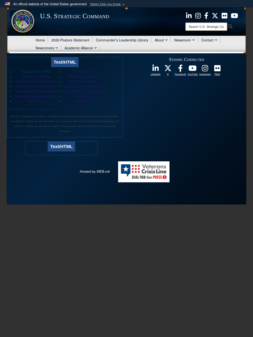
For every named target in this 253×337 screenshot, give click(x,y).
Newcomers (45, 47)
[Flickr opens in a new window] (224, 15)
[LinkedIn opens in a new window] (189, 15)
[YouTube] (193, 70)
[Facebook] (180, 70)
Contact (207, 39)
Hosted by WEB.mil (95, 171)
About (159, 39)
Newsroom (182, 39)
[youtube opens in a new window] (234, 15)
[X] (215, 15)
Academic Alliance (78, 47)
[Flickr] (217, 70)
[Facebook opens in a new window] (206, 15)
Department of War (36, 72)
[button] (108, 4)
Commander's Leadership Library (122, 39)
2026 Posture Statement (70, 39)
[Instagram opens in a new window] (198, 15)
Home (40, 39)
